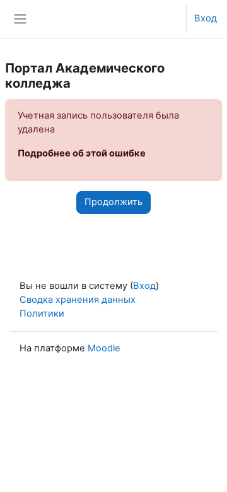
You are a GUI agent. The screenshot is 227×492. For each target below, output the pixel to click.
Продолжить (113, 202)
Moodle (104, 348)
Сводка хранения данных (78, 299)
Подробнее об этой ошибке (82, 153)
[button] (164, 19)
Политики (42, 313)
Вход (205, 18)
